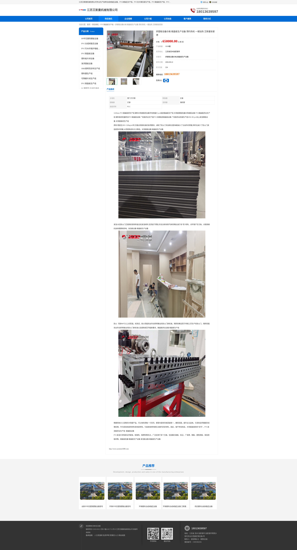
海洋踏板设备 (86, 64)
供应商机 (108, 19)
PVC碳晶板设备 (87, 54)
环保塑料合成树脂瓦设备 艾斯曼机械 (127, 506)
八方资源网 (98, 535)
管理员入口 (114, 535)
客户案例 (187, 19)
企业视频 (128, 19)
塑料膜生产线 (86, 73)
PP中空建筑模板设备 (89, 39)
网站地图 (122, 535)
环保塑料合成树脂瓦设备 (99, 506)
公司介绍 (148, 19)
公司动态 (167, 19)
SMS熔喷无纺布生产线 (90, 69)
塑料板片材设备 (87, 59)
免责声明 (106, 535)
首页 (88, 24)
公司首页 (88, 19)
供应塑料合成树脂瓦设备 (154, 506)
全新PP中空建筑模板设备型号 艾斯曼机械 (185, 506)
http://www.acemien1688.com (119, 449)
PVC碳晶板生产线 (106, 24)
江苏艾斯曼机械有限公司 (124, 529)
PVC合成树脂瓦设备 (89, 44)
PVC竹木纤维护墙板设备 (91, 49)
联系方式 (207, 19)
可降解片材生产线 (88, 78)
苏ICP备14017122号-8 (108, 529)
